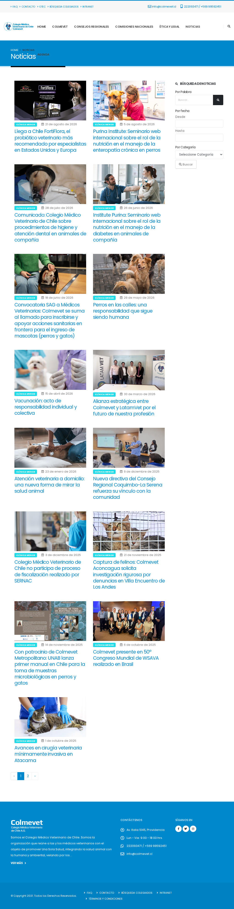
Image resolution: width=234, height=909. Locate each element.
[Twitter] (186, 829)
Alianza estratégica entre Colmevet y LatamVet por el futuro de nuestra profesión (124, 407)
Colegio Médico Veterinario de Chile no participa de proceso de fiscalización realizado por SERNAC (47, 571)
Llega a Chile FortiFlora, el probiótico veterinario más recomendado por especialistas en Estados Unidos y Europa (50, 140)
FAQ (15, 6)
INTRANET (87, 6)
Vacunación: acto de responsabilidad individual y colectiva (45, 407)
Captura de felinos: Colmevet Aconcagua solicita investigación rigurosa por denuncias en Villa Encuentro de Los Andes (129, 574)
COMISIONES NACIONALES (134, 26)
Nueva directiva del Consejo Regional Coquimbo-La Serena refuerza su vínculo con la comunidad (127, 488)
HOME (41, 26)
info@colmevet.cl (164, 6)
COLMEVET (60, 26)
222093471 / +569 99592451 (202, 6)
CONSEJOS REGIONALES (91, 26)
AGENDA (43, 54)
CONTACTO (28, 6)
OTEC (42, 6)
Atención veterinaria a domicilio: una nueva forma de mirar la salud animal (49, 484)
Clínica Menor (25, 124)
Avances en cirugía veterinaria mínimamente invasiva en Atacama (48, 754)
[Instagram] (193, 829)
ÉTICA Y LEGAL (169, 26)
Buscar (187, 164)
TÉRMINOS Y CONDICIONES (105, 899)
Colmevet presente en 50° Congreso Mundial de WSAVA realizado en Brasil (126, 658)
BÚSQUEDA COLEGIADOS (64, 6)
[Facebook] (178, 829)
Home (14, 50)
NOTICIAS (193, 26)
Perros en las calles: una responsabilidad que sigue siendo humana (122, 311)
